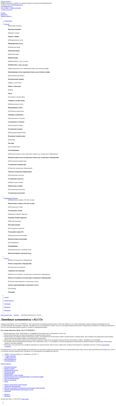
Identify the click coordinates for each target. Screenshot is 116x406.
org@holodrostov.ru (6, 6)
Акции (6, 297)
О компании (8, 21)
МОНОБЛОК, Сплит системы (13, 375)
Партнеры (7, 304)
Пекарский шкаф (9, 372)
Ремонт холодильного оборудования (15, 384)
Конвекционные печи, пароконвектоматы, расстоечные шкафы (24, 376)
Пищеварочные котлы (11, 370)
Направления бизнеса (11, 198)
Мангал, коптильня (10, 380)
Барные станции (9, 368)
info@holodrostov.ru (17, 5)
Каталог (6, 24)
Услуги (6, 258)
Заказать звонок (6, 16)
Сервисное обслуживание (12, 386)
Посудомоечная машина (11, 378)
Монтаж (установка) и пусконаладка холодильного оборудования (24, 388)
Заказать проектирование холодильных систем (18, 389)
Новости (7, 394)
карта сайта (25, 399)
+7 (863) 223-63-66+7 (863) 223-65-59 (11, 8)
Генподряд (7, 391)
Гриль (6, 381)
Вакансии (7, 307)
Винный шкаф (8, 373)
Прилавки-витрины (10, 367)
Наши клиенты (9, 300)
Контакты (7, 310)
